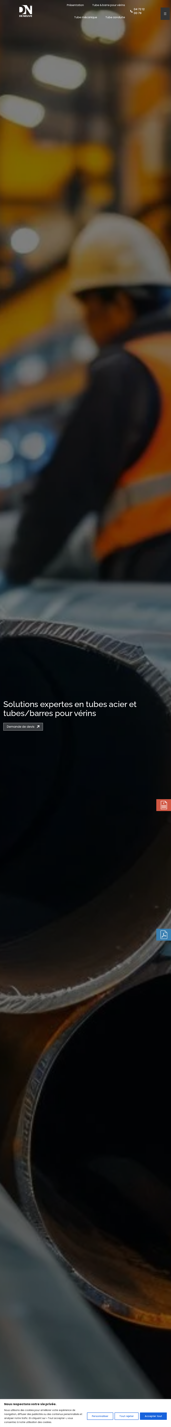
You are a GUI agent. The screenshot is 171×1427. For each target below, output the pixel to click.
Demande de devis (20, 727)
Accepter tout (153, 1416)
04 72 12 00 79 (139, 11)
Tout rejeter (126, 1416)
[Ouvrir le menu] (165, 14)
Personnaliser (100, 1416)
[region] (85, 1413)
